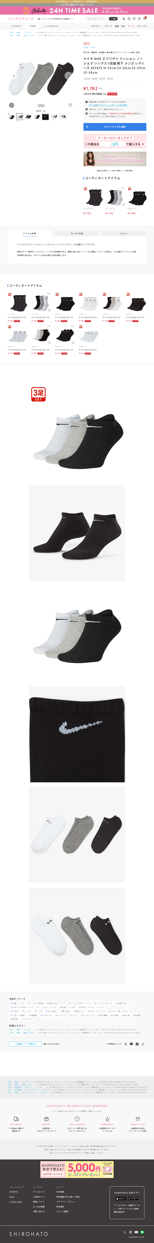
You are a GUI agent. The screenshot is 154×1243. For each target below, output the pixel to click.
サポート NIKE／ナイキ (22, 1007)
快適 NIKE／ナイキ (56, 1003)
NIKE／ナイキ (29, 35)
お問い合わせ (39, 1211)
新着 (117, 26)
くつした (27, 1011)
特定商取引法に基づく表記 (68, 1197)
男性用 (138, 1015)
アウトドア (47, 1015)
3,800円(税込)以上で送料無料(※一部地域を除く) (77, 1)
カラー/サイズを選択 (115, 127)
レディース (62, 1015)
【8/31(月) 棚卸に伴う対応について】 (77, 5)
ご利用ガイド (39, 1197)
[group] (28, 117)
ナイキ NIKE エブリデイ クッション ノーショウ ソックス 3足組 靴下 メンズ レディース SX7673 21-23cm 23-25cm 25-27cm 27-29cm (65, 350)
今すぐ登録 (93, 105)
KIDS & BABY (16, 1202)
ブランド (27, 1019)
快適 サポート (124, 1003)
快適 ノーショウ (69, 1007)
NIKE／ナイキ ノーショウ (92, 1007)
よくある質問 (39, 1207)
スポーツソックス (97, 1011)
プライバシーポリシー (66, 1202)
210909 (15, 1011)
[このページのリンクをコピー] (143, 1044)
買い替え (66, 1011)
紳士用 (15, 1019)
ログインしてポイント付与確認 (113, 105)
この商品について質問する (25, 1044)
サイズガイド (39, 1192)
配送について (39, 1202)
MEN (18, 32)
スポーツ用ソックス (119, 1011)
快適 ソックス (18, 1003)
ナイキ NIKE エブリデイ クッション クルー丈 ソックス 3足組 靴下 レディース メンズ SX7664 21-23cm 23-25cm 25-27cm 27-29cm (17, 317)
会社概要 (60, 1192)
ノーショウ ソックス (47, 1007)
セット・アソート (32, 1090)
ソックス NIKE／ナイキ (80, 1003)
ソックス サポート (104, 1003)
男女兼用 (104, 1015)
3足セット (80, 1011)
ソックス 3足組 (36, 1003)
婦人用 (127, 1015)
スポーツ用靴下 (19, 1015)
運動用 (34, 1015)
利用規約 (60, 1207)
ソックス (27, 32)
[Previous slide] (13, 76)
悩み (124, 26)
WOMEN (18, 1087)
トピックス (142, 26)
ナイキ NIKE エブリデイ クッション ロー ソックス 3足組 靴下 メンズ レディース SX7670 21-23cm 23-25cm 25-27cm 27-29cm (136, 317)
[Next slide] (68, 76)
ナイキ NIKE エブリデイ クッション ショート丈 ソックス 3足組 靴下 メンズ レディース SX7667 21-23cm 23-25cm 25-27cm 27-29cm (65, 317)
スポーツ (28, 1087)
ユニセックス (89, 1015)
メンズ (75, 1015)
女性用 (116, 1015)
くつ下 (40, 1011)
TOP (11, 32)
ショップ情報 (62, 1211)
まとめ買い (53, 1011)
